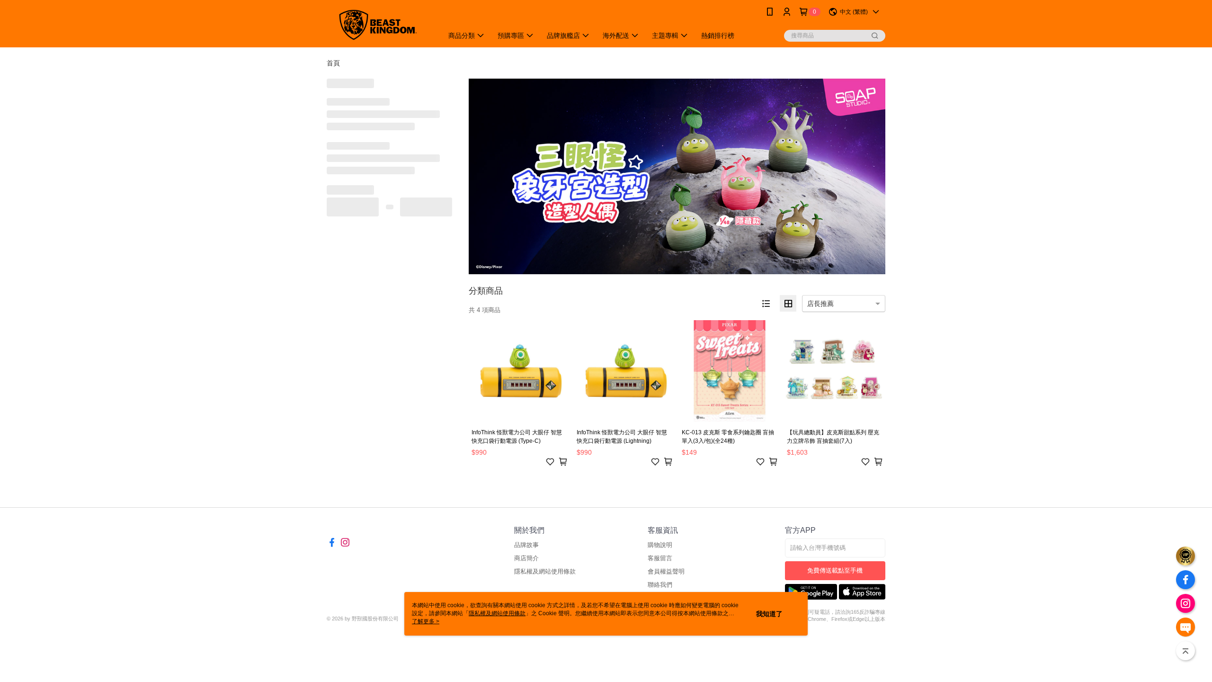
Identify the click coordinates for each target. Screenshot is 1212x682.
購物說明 (660, 544)
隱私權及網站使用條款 (545, 571)
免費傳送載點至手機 (835, 570)
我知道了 (769, 614)
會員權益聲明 (666, 571)
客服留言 (660, 558)
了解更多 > (425, 621)
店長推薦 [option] (820, 303)
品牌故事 (526, 544)
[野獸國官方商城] (379, 24)
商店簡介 (526, 558)
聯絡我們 (660, 584)
